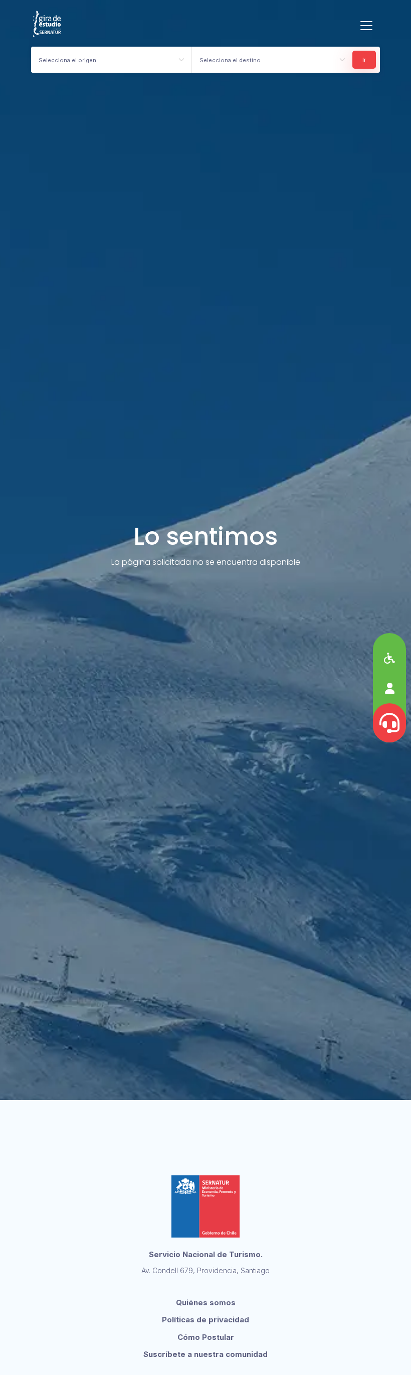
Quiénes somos (206, 1302)
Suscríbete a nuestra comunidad (205, 1354)
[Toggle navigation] (366, 25)
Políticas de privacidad (205, 1319)
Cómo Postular (205, 1337)
